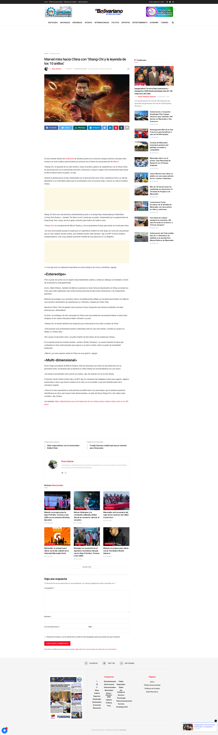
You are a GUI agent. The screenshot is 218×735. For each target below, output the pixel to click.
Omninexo (123, 730)
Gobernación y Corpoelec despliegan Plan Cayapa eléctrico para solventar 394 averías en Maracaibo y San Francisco (161, 116)
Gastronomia (109, 684)
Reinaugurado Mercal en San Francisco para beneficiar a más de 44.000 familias (161, 132)
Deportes (125, 22)
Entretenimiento (139, 22)
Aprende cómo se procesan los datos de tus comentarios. (96, 649)
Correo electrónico (52, 627)
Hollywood (69, 159)
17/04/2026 (108, 556)
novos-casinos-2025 (108, 695)
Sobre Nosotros (83, 2)
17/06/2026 (78, 523)
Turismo (164, 22)
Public (121, 681)
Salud (121, 687)
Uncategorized (122, 707)
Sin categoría (121, 691)
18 (97, 684)
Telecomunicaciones (124, 701)
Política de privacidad (55, 2)
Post (109, 706)
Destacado (53, 22)
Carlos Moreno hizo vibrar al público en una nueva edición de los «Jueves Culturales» (161, 176)
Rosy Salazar (56, 69)
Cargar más (86, 567)
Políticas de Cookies (70, 2)
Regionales (77, 22)
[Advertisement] (109, 39)
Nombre (48, 616)
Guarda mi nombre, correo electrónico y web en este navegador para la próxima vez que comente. (83, 637)
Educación (97, 708)
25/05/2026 (78, 559)
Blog (97, 690)
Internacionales (102, 22)
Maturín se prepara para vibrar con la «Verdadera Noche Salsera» (116, 550)
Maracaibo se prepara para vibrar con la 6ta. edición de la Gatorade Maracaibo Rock (56, 550)
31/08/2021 (69, 69)
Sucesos (88, 22)
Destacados (97, 702)
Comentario (49, 588)
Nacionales (65, 22)
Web (90, 627)
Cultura (97, 693)
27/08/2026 (49, 523)
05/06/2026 (108, 520)
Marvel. (116, 162)
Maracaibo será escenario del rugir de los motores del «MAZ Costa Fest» (116, 515)
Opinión (109, 700)
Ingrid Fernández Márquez (147, 96)
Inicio (46, 2)
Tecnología (121, 698)
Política (115, 22)
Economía (154, 22)
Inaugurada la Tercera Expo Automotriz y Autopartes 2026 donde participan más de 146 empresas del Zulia (153, 91)
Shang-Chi (49, 226)
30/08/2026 (162, 96)
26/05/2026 (49, 556)
